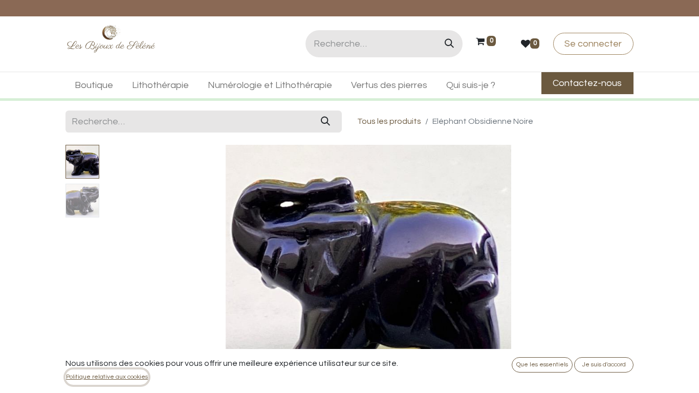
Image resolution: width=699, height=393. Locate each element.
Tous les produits (389, 121)
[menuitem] (94, 85)
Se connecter (593, 44)
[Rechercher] (449, 43)
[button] (143, 273)
